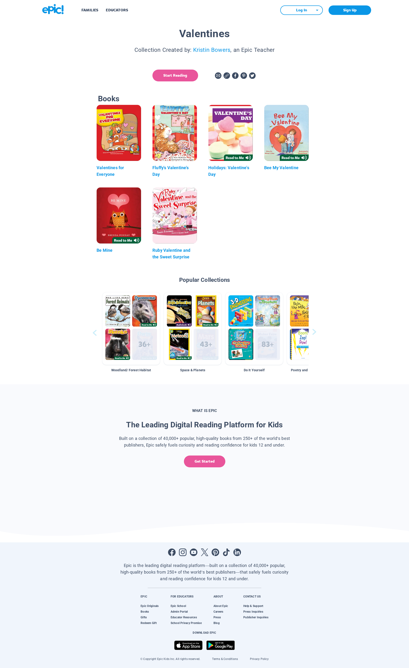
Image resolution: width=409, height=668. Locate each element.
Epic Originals (150, 606)
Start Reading (175, 75)
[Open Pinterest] (215, 552)
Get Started (205, 461)
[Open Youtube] (193, 552)
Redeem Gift (149, 623)
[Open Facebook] (172, 552)
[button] (131, 328)
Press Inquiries (253, 611)
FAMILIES (89, 10)
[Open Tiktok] (226, 552)
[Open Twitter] (204, 552)
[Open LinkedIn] (237, 552)
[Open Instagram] (183, 552)
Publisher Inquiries (255, 617)
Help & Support (253, 606)
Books (145, 611)
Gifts (144, 617)
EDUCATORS (117, 10)
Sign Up (350, 10)
